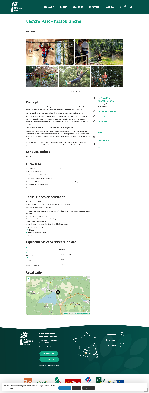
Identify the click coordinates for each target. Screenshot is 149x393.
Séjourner (78, 7)
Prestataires (111, 335)
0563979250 (102, 116)
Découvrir (49, 7)
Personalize (76, 388)
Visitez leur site (103, 140)
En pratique (94, 7)
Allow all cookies (64, 388)
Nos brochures (111, 340)
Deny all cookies (88, 388)
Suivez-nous (111, 345)
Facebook (100, 148)
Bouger (63, 7)
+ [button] (28, 278)
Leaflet (66, 313)
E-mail (99, 132)
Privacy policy (8, 388)
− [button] (28, 281)
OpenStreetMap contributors (82, 313)
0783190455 (102, 121)
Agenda (110, 7)
